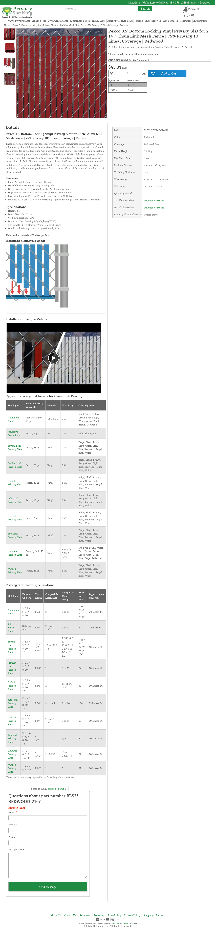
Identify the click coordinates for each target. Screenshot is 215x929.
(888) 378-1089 (56, 788)
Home (7, 25)
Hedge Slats (39, 20)
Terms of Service (128, 923)
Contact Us (70, 915)
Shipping (148, 915)
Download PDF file (154, 200)
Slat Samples (170, 20)
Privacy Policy (132, 915)
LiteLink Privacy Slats (12, 721)
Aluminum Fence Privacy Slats (87, 20)
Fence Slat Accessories (148, 20)
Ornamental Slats (58, 20)
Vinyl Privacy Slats (19, 20)
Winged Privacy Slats (12, 768)
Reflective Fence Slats (120, 20)
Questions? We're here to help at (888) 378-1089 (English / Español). (169, 2)
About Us (55, 915)
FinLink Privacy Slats (12, 686)
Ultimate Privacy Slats (12, 754)
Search (145, 8)
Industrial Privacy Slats (13, 703)
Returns (160, 915)
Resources (185, 20)
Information (200, 20)
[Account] (186, 9)
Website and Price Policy (107, 915)
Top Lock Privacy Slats (13, 738)
